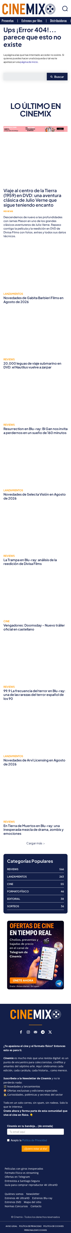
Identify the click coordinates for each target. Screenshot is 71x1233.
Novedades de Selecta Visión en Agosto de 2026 (34, 496)
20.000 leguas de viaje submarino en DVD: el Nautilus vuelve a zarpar (32, 365)
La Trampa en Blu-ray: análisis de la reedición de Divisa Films (30, 562)
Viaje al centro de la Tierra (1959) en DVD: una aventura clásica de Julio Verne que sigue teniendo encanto (32, 197)
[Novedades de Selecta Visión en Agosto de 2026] (35, 464)
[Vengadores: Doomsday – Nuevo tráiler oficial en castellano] (35, 595)
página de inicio (29, 62)
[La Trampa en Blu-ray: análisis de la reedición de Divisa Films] (35, 529)
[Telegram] (42, 1032)
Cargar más (34, 843)
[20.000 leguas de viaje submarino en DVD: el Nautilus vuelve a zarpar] (35, 333)
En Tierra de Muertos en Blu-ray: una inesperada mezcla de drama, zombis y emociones (33, 829)
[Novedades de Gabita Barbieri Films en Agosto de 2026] (35, 267)
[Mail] (35, 1032)
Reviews (8, 211)
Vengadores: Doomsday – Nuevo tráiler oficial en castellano (34, 627)
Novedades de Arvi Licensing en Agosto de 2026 (34, 762)
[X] (50, 1032)
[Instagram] (28, 1032)
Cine (6, 621)
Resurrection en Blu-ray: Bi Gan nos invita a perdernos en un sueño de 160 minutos (35, 431)
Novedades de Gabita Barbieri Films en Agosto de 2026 (33, 300)
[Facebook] (21, 1032)
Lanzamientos (13, 293)
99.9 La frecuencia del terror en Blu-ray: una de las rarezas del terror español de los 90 (34, 695)
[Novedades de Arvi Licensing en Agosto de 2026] (35, 729)
